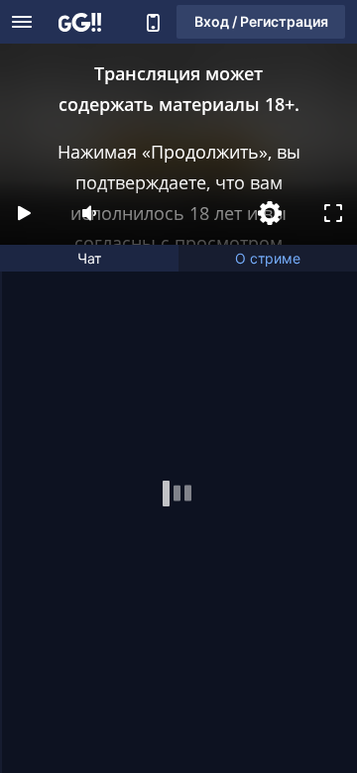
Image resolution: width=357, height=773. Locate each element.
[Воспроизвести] (24, 213)
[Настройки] (270, 213)
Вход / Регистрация (261, 21)
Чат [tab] (89, 258)
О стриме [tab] (267, 258)
